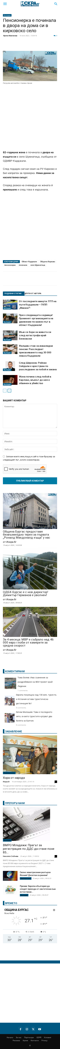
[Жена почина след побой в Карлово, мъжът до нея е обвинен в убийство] (10, 380)
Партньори (29, 1037)
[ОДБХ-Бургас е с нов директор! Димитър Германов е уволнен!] (30, 569)
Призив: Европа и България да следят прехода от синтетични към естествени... (38, 889)
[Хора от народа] (30, 754)
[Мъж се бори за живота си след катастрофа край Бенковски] (10, 335)
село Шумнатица (37, 265)
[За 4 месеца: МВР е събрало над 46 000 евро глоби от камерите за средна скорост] (30, 622)
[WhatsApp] (50, 45)
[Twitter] (20, 45)
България (7, 15)
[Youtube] (39, 1028)
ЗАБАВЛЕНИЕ (13, 731)
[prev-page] (5, 390)
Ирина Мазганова (10, 35)
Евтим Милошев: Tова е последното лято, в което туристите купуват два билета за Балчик (34, 716)
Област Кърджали (29, 261)
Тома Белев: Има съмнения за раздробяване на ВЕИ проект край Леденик (35, 681)
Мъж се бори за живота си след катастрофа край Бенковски (35, 335)
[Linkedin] (28, 45)
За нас (18, 1037)
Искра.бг (6, 781)
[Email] (42, 45)
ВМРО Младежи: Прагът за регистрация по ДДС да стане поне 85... (28, 848)
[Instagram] (27, 1028)
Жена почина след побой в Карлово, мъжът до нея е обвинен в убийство (35, 380)
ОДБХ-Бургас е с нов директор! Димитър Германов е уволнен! (25, 594)
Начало (10, 1037)
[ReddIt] (35, 45)
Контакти (35, 1040)
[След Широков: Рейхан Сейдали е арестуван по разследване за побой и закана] (10, 366)
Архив (25, 1040)
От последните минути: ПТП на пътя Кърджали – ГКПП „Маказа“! (37, 304)
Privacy (44, 1040)
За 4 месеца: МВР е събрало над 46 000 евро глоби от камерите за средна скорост (28, 642)
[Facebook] (13, 45)
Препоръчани (26, 878)
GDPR (39, 1037)
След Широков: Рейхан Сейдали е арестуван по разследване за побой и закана (38, 366)
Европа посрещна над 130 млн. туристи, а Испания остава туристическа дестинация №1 (36, 699)
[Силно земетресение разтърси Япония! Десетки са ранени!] (10, 876)
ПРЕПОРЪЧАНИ (15, 803)
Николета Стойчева (10, 856)
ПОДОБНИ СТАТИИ (12, 294)
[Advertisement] (30, 117)
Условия (47, 1037)
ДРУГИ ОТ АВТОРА (32, 294)
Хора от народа (14, 777)
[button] (5, 4)
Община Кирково (47, 261)
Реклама (16, 1040)
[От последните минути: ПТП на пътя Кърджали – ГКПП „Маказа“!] (10, 305)
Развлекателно (9, 773)
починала (23, 265)
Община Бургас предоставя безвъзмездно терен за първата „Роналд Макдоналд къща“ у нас (26, 534)
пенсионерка (10, 265)
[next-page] (9, 390)
